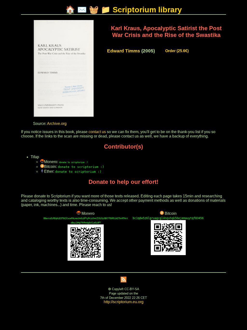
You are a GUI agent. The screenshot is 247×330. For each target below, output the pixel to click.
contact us (97, 132)
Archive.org (57, 124)
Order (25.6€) (177, 51)
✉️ (82, 9)
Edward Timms (123, 50)
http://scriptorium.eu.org (124, 302)
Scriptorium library (147, 9)
